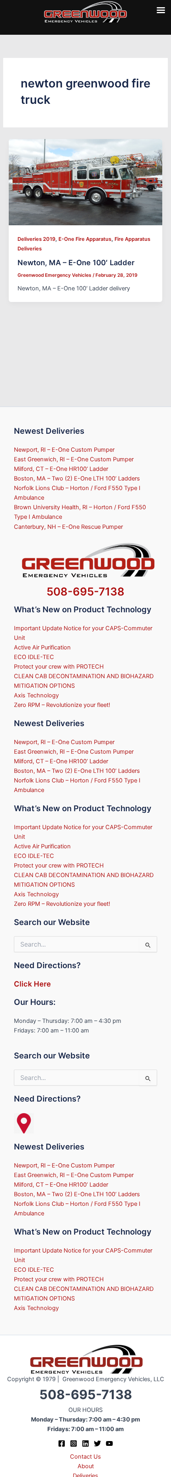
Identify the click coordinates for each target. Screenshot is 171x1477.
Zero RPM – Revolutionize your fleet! (62, 705)
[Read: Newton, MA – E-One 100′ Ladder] (85, 181)
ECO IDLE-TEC (34, 657)
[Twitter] (97, 1443)
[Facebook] (61, 1443)
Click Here (32, 983)
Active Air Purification (42, 647)
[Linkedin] (85, 1443)
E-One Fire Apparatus (84, 239)
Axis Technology (36, 695)
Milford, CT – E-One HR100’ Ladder (61, 468)
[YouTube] (109, 1443)
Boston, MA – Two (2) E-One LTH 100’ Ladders (77, 478)
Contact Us (85, 1456)
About (86, 1466)
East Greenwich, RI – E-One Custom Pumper (74, 459)
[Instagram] (73, 1443)
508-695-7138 (85, 591)
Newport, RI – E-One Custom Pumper (64, 449)
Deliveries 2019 (36, 239)
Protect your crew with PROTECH (59, 666)
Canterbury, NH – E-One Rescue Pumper (68, 526)
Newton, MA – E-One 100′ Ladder (75, 262)
